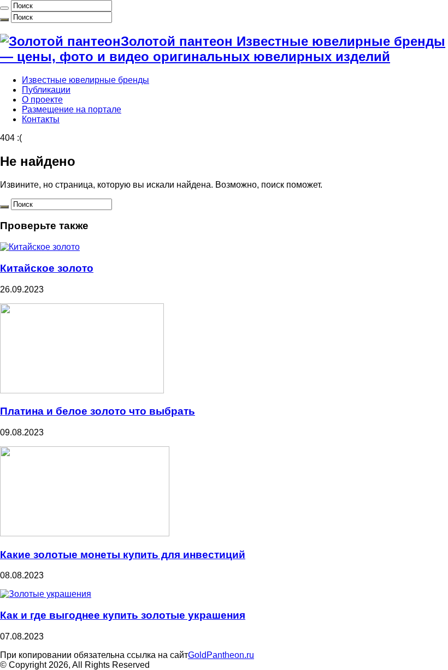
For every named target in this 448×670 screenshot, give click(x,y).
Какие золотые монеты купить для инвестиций (122, 554)
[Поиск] (4, 8)
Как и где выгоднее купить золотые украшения (122, 615)
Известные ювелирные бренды (85, 80)
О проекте (42, 99)
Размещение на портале (71, 109)
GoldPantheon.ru (221, 655)
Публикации (46, 89)
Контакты (41, 119)
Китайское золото (46, 268)
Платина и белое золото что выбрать (97, 411)
